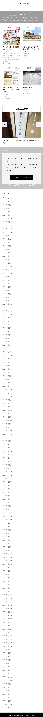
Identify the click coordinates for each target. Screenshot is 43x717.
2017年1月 (5, 222)
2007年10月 (6, 601)
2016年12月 (6, 225)
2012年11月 (6, 393)
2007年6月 (5, 615)
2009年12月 (6, 513)
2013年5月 (5, 372)
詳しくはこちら (21, 177)
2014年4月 (5, 335)
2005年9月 (5, 684)
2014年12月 (6, 307)
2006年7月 (5, 653)
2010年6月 (5, 492)
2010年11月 (6, 475)
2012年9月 (5, 400)
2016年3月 (5, 256)
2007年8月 (5, 608)
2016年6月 (5, 246)
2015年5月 (5, 290)
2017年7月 (5, 201)
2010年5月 (5, 495)
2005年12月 (6, 677)
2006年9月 (5, 646)
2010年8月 (5, 485)
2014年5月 (5, 331)
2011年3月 (5, 461)
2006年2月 (5, 670)
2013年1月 (5, 386)
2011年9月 (5, 441)
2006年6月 (5, 656)
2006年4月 (5, 663)
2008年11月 (6, 557)
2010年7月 (5, 489)
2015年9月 (5, 276)
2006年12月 (6, 636)
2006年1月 (5, 673)
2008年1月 (5, 591)
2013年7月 (5, 365)
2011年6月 (5, 451)
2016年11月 (6, 229)
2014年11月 (6, 311)
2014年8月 (5, 321)
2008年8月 (5, 567)
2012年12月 (6, 389)
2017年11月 (6, 198)
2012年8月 (5, 403)
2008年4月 (5, 581)
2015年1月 (5, 304)
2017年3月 (5, 215)
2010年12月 (6, 471)
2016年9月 (5, 235)
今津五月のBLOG (21, 3)
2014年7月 (5, 324)
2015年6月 (5, 287)
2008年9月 (5, 564)
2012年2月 (5, 424)
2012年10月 (6, 396)
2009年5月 (5, 537)
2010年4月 (5, 499)
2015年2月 (5, 300)
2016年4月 (5, 253)
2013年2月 (5, 383)
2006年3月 (5, 667)
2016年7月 (5, 242)
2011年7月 (5, 448)
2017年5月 (5, 208)
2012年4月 (5, 417)
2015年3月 (5, 297)
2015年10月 (6, 273)
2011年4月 (5, 458)
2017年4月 (5, 211)
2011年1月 (5, 468)
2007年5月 (5, 619)
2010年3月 (5, 502)
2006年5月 (5, 660)
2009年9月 (5, 523)
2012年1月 (5, 427)
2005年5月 (5, 697)
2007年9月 (5, 605)
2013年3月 (5, 379)
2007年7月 (5, 612)
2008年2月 (5, 588)
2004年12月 (6, 704)
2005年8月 (5, 687)
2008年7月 (5, 571)
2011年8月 (5, 444)
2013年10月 (6, 355)
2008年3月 (5, 584)
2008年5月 (5, 578)
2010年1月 (5, 509)
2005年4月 (5, 701)
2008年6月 (5, 574)
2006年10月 (6, 643)
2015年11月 (6, 270)
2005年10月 (6, 680)
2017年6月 (5, 205)
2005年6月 (5, 694)
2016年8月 (5, 239)
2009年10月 (6, 519)
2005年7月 (5, 690)
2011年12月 (6, 430)
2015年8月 (5, 280)
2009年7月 (5, 530)
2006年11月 (6, 639)
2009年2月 (5, 547)
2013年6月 (5, 369)
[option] (21, 128)
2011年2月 (5, 465)
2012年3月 (5, 420)
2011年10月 (6, 437)
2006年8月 (5, 649)
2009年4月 (5, 540)
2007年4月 (5, 622)
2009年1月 (5, 550)
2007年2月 (5, 629)
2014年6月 (5, 328)
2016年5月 (5, 249)
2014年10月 (6, 314)
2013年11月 (6, 352)
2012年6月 (5, 410)
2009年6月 (5, 533)
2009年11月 (6, 516)
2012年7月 (5, 407)
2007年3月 (5, 625)
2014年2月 (5, 341)
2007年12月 (6, 595)
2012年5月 (5, 413)
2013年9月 (5, 359)
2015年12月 (6, 266)
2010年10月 (6, 478)
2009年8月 (5, 526)
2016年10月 (6, 232)
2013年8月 (5, 362)
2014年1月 (5, 345)
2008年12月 (6, 554)
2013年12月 (6, 348)
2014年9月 (5, 318)
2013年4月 (5, 376)
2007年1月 (5, 632)
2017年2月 (5, 218)
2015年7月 (5, 283)
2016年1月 (5, 263)
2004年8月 (5, 708)
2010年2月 (5, 506)
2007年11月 (6, 598)
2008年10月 (6, 560)
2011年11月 (6, 434)
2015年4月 (5, 294)
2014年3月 (5, 338)
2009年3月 (5, 543)
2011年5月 (5, 454)
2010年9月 (5, 482)
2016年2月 (5, 259)
